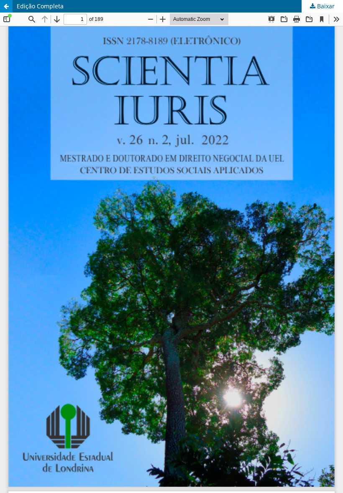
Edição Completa (40, 6)
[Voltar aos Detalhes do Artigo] (6, 6)
